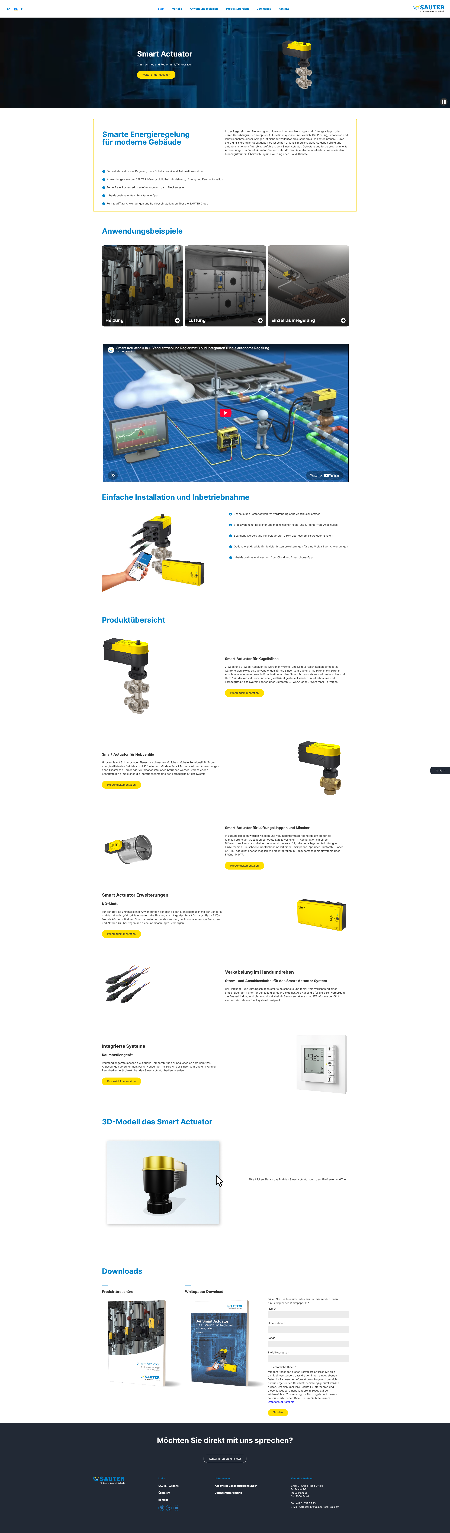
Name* (272, 1308)
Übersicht (164, 1492)
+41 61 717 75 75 (306, 1503)
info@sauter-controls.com (324, 1506)
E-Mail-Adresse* (278, 1352)
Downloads (264, 8)
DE (16, 8)
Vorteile (177, 8)
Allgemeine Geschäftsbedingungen (236, 1485)
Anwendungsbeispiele (204, 8)
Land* (271, 1338)
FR (22, 8)
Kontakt (284, 8)
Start (161, 8)
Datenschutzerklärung (228, 1492)
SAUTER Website (168, 1485)
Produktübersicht (237, 8)
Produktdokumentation (244, 693)
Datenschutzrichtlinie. (281, 1401)
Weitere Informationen (156, 74)
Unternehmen (276, 1323)
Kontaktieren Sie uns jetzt (225, 1458)
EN (9, 8)
